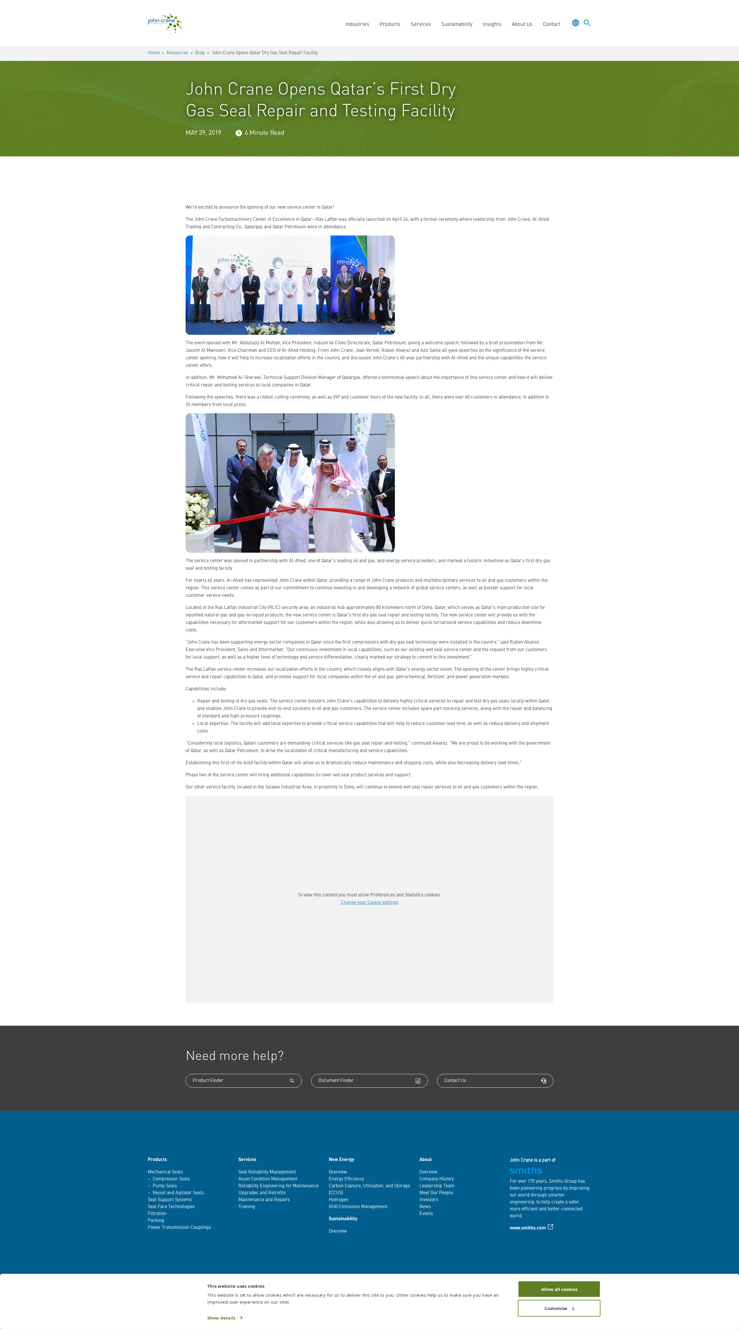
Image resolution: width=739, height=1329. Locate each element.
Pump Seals (165, 1186)
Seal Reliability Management (267, 1172)
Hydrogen (338, 1200)
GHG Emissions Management (358, 1207)
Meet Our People (436, 1193)
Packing (156, 1220)
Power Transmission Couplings (179, 1227)
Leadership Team (436, 1186)
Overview (338, 1172)
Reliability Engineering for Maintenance (278, 1186)
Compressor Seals (171, 1179)
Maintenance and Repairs (264, 1200)
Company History (436, 1179)
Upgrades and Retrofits (262, 1193)
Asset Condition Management (267, 1179)
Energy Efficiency (346, 1179)
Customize (555, 1308)
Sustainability (343, 1219)
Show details (221, 1318)
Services (247, 1160)
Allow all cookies (559, 1289)
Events (426, 1214)
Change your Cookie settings (369, 902)
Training (246, 1207)
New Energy (341, 1160)
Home (154, 53)
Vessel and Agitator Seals (178, 1193)
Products (157, 1160)
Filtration (157, 1214)
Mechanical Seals (165, 1172)
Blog (200, 53)
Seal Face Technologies (171, 1207)
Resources (177, 53)
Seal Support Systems (170, 1200)
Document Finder (336, 1080)
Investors (428, 1200)
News (425, 1207)
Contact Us (455, 1080)
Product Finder (208, 1080)
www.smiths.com (528, 1228)
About (425, 1160)
